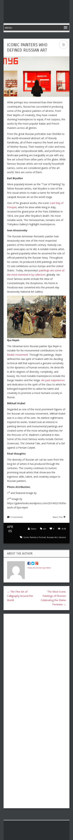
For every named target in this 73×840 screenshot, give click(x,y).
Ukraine (62, 537)
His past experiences (53, 380)
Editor (33, 528)
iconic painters (31, 537)
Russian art (52, 537)
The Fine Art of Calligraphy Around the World (20, 596)
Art (44, 528)
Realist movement (17, 354)
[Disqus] (36, 662)
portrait (42, 537)
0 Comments (17, 517)
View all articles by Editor (39, 567)
